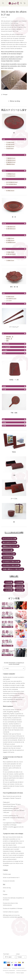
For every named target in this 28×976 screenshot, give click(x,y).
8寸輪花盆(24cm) (11, 160)
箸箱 (7, 340)
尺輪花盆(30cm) (10, 164)
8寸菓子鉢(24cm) (11, 254)
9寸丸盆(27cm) (10, 146)
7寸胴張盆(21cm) (10, 174)
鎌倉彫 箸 (9, 338)
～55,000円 (19, 590)
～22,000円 (19, 586)
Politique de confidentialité (9, 970)
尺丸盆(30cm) (10, 148)
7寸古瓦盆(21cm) (10, 176)
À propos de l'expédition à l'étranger (12, 908)
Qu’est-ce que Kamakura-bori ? (11, 877)
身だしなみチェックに (9, 542)
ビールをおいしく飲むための (10, 561)
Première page (7, 874)
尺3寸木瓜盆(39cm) (11, 184)
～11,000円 (19, 582)
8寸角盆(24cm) (10, 190)
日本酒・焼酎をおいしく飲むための (12, 569)
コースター (9, 300)
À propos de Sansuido (9, 881)
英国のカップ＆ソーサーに (10, 546)
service (9, 968)
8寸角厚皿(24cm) (11, 242)
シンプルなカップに (8, 554)
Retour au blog (15, 101)
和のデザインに (7, 550)
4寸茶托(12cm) (10, 296)
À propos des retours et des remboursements (10, 904)
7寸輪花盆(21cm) (10, 158)
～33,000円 (8, 590)
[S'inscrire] (23, 668)
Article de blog (7, 887)
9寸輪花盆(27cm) (11, 162)
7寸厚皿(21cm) (10, 238)
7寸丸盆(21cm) (10, 142)
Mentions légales (20, 972)
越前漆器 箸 (9, 336)
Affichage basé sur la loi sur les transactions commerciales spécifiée (12, 916)
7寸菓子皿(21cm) (10, 226)
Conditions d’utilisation (21, 970)
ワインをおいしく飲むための (10, 565)
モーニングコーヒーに (9, 538)
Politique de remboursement (18, 968)
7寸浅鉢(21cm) (10, 252)
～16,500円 (8, 586)
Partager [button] (5, 94)
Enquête (5, 894)
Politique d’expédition (10, 972)
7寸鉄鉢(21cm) (10, 260)
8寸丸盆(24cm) (10, 144)
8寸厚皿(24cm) (10, 240)
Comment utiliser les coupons (11, 911)
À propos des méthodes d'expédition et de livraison (13, 898)
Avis (4, 884)
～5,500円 (8, 582)
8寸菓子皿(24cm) (11, 228)
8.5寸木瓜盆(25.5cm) (12, 182)
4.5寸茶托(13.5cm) (11, 298)
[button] (3, 3)
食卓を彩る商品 (7, 557)
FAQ (4, 891)
